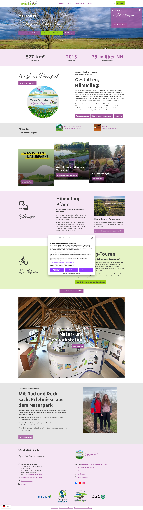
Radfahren (81, 474)
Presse (23, 484)
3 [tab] (96, 352)
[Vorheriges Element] (96, 317)
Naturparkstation (26, 481)
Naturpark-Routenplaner (86, 467)
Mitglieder (39, 477)
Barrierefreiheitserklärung (83, 508)
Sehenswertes (79, 3)
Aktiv (69, 3)
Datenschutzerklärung (66, 508)
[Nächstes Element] (96, 358)
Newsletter (99, 464)
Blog (105, 464)
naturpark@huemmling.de (33, 474)
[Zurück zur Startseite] (27, 3)
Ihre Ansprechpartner (28, 477)
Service (90, 3)
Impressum (54, 508)
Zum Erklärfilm (27, 182)
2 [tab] (96, 345)
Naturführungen (83, 477)
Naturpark (60, 3)
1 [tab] (96, 338)
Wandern (81, 471)
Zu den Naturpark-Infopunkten (67, 175)
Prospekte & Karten (87, 464)
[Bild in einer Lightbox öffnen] (43, 102)
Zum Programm (98, 178)
